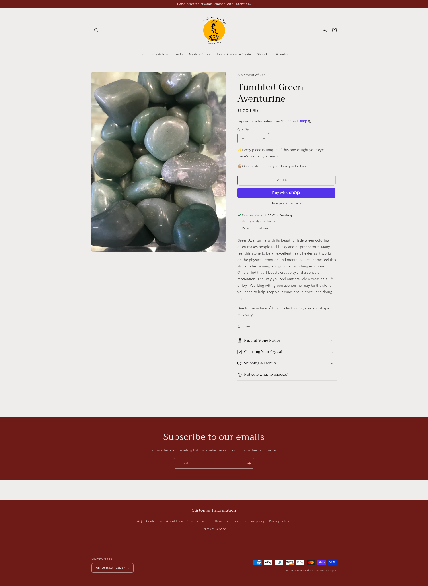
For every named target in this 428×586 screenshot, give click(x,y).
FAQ (139, 521)
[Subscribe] (249, 463)
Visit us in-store (198, 521)
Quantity (243, 129)
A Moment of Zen (304, 570)
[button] (96, 30)
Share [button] (247, 326)
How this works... (227, 521)
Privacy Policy (279, 521)
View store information (258, 228)
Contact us (154, 521)
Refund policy (255, 521)
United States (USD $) (110, 567)
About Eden (174, 521)
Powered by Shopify (325, 570)
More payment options (286, 203)
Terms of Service (214, 529)
